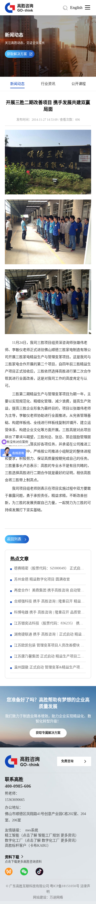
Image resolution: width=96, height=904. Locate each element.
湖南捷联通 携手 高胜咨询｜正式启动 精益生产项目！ (49, 636)
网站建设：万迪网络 (48, 897)
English (76, 7)
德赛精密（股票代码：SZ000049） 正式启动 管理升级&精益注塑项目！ (49, 570)
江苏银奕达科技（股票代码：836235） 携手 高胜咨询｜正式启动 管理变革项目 (48, 625)
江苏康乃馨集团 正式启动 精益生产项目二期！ (47, 658)
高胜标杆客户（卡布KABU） (28, 845)
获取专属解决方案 (48, 733)
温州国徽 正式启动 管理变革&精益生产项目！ (47, 669)
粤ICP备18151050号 (64, 886)
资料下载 (12, 857)
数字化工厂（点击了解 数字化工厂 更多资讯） (42, 840)
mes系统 (31, 830)
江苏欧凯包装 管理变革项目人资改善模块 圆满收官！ (49, 647)
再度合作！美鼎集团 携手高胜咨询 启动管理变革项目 (49, 592)
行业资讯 (48, 84)
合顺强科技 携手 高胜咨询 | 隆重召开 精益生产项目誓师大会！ (49, 603)
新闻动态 (17, 84)
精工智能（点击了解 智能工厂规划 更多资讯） (42, 835)
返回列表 (14, 539)
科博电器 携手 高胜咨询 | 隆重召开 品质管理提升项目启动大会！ (49, 614)
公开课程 (78, 84)
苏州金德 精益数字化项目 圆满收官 (42, 579)
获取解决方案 (17, 54)
